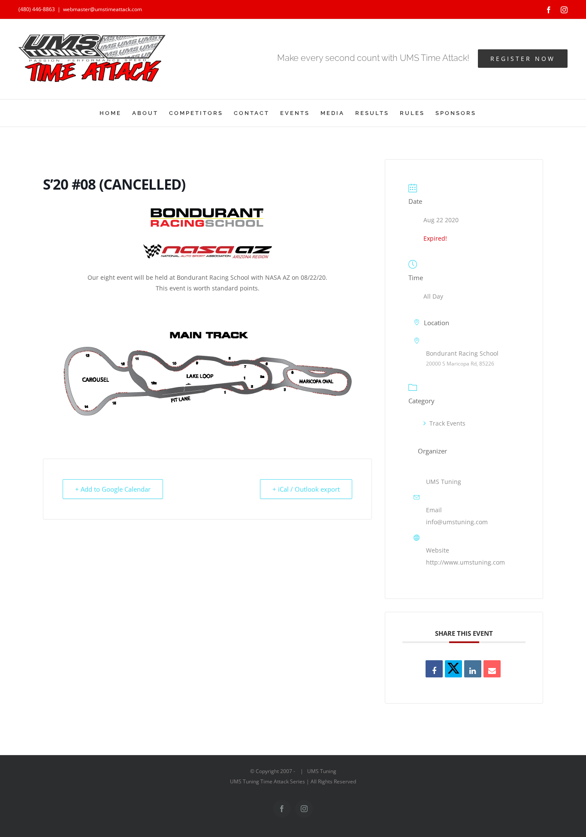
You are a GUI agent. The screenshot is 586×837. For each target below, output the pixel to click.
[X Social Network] (453, 668)
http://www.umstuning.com (465, 562)
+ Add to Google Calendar (113, 489)
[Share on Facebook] (434, 668)
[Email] (492, 668)
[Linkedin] (472, 668)
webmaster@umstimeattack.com (102, 9)
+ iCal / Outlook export (306, 489)
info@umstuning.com (457, 522)
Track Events (447, 423)
